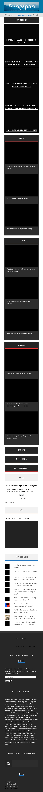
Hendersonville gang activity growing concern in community (24, 617)
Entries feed (11, 784)
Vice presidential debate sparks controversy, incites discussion (17, 405)
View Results (21, 499)
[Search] (34, 15)
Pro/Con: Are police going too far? (25, 571)
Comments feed (12, 786)
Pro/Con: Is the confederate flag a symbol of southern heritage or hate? (25, 591)
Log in (9, 782)
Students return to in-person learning (19, 229)
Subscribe (8, 681)
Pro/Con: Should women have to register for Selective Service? (25, 578)
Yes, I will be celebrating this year (19, 489)
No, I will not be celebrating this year (20, 492)
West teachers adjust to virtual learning (20, 333)
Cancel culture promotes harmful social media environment (25, 584)
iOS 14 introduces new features (17, 199)
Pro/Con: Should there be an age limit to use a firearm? (25, 599)
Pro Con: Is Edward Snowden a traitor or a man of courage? (24, 605)
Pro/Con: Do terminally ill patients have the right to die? (25, 611)
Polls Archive (9, 503)
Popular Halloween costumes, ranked (27, 15)
